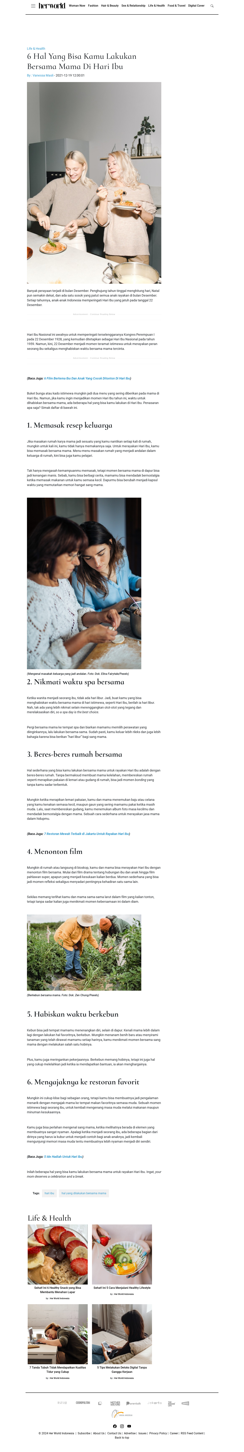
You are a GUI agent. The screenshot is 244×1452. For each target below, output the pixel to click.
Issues (142, 1433)
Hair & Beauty (110, 5)
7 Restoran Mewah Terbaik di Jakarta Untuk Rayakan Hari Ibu (86, 834)
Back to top (122, 1437)
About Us (98, 1433)
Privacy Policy (158, 1433)
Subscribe (84, 1433)
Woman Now (77, 5)
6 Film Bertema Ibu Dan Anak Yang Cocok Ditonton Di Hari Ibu (87, 378)
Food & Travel (176, 5)
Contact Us (114, 1433)
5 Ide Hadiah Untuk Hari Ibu (63, 1156)
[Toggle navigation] (33, 5)
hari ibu (49, 1193)
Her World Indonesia (59, 1298)
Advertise (130, 1433)
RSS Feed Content (192, 1433)
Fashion (93, 5)
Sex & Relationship (133, 5)
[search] (212, 5)
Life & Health (156, 5)
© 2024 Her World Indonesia (57, 1433)
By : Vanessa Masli (40, 75)
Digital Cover (196, 5)
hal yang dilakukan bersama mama (84, 1193)
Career (174, 1433)
